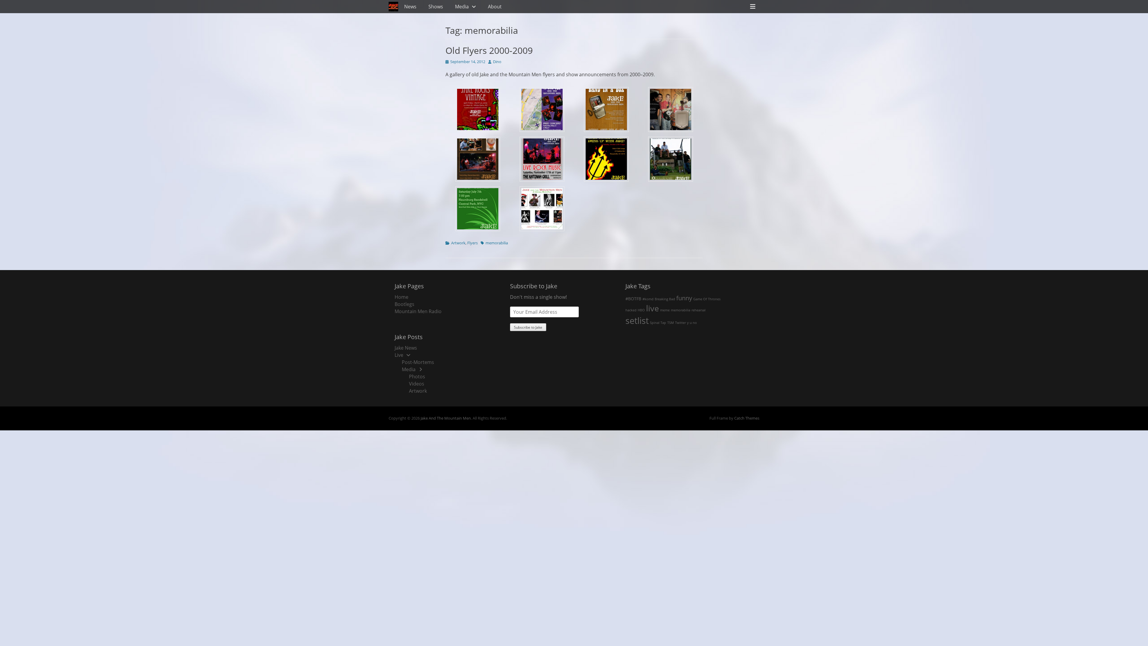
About (495, 6)
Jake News (406, 348)
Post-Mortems (418, 362)
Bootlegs (404, 304)
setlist (637, 321)
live (652, 308)
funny (684, 298)
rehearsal (698, 310)
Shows (435, 6)
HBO (641, 310)
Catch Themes (746, 418)
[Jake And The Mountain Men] (393, 6)
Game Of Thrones (706, 299)
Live (399, 355)
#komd (648, 299)
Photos (417, 376)
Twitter (680, 323)
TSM (670, 323)
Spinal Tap (658, 323)
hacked (630, 310)
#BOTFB (633, 298)
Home (401, 297)
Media (462, 6)
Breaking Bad (665, 299)
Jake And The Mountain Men (446, 418)
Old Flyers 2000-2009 (489, 50)
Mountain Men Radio (418, 311)
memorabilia (497, 243)
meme (665, 310)
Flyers (472, 243)
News (410, 6)
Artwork (458, 243)
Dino (497, 61)
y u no (692, 323)
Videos (416, 383)
